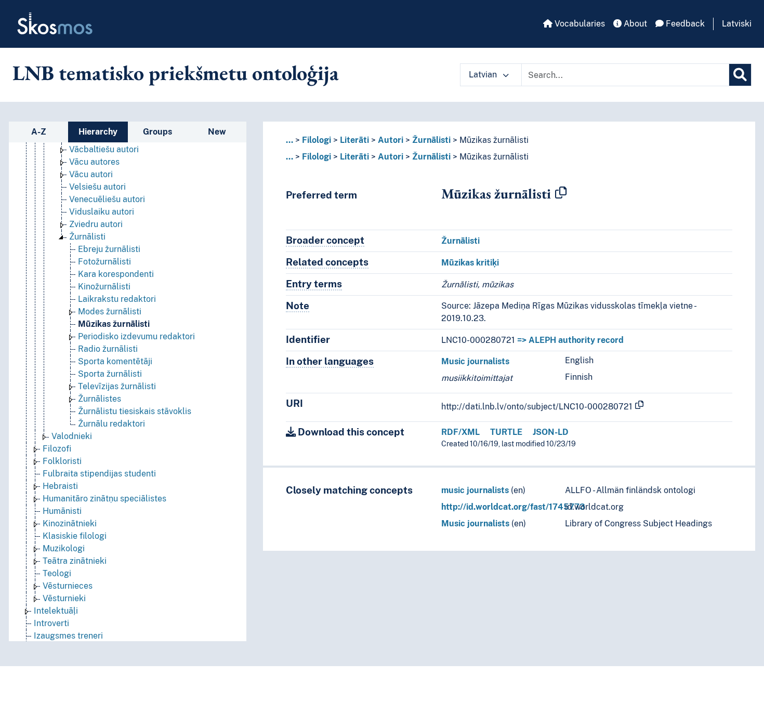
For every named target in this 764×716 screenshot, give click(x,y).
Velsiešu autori (97, 187)
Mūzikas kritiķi (470, 263)
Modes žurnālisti (109, 311)
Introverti (51, 623)
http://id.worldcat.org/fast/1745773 (513, 507)
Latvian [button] (484, 74)
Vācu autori (91, 174)
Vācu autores (94, 162)
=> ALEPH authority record (570, 340)
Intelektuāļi (56, 611)
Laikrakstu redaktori (117, 299)
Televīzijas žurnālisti (117, 386)
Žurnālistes (99, 399)
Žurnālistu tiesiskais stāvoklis (134, 411)
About (634, 24)
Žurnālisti (87, 237)
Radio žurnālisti (108, 349)
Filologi (316, 140)
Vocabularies (578, 24)
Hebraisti (60, 486)
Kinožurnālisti (104, 286)
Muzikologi (64, 548)
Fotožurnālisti (104, 262)
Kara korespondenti (116, 274)
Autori (390, 140)
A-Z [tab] (38, 132)
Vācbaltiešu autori (104, 149)
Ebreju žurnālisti (109, 249)
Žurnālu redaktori (111, 424)
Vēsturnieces (68, 586)
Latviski (737, 24)
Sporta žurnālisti (110, 374)
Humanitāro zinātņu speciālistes (104, 498)
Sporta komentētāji (115, 361)
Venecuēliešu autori (107, 199)
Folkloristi (62, 461)
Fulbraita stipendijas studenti (99, 474)
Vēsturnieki (64, 598)
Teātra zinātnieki (75, 561)
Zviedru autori (96, 224)
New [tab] (217, 132)
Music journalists (475, 361)
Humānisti (62, 511)
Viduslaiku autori (101, 212)
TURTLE (506, 432)
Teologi (57, 573)
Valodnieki (71, 436)
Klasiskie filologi (75, 536)
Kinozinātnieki (70, 523)
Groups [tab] (157, 132)
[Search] (740, 74)
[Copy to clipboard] (560, 193)
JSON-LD (551, 432)
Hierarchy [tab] (97, 132)
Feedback (684, 24)
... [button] (289, 140)
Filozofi (57, 449)
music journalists (475, 490)
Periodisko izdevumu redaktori (136, 336)
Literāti (354, 140)
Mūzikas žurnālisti (114, 324)
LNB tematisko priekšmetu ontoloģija (175, 72)
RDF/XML (460, 432)
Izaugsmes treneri (68, 636)
